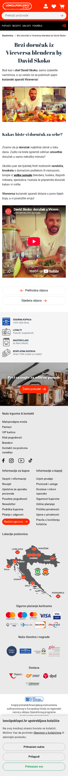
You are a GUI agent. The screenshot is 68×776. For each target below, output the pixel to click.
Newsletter (8, 504)
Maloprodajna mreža (14, 421)
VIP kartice (8, 432)
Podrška (37, 26)
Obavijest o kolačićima (47, 732)
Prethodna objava (36, 290)
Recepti (16, 26)
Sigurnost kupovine (47, 499)
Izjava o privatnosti (47, 514)
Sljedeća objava (31, 300)
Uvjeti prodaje (44, 478)
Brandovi (7, 442)
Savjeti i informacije (14, 478)
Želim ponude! (31, 389)
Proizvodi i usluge (47, 484)
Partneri (7, 427)
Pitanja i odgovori (12, 514)
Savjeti (26, 26)
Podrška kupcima (12, 509)
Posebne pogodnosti (14, 499)
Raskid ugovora (13, 521)
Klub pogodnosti (12, 437)
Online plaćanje (45, 504)
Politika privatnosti (47, 509)
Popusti (6, 26)
